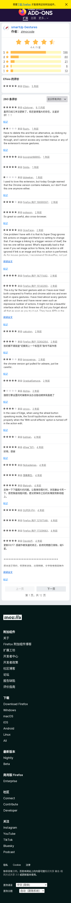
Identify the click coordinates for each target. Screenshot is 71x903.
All (5, 740)
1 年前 (35, 128)
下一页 (51, 588)
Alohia (26, 391)
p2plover (28, 107)
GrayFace (28, 230)
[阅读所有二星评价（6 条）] (36, 66)
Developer (10, 810)
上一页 (20, 588)
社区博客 (9, 668)
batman (27, 437)
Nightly (8, 758)
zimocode (27, 31)
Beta (6, 764)
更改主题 (8, 890)
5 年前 (35, 86)
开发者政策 (10, 662)
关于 (6, 638)
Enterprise (10, 781)
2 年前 (54, 202)
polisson (27, 212)
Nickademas (29, 465)
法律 (28, 864)
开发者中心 (10, 656)
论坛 (6, 674)
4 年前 (37, 437)
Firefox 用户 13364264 (35, 341)
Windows (9, 710)
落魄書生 (27, 475)
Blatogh (27, 485)
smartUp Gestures (24, 27)
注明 (15, 871)
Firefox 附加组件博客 (17, 644)
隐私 (5, 864)
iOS (5, 722)
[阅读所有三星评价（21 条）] (36, 61)
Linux (7, 734)
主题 (33, 18)
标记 (5, 121)
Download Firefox (15, 704)
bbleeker (28, 177)
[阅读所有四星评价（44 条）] (36, 57)
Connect (9, 798)
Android (8, 728)
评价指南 (9, 687)
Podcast (9, 852)
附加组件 (9, 632)
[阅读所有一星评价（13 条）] (36, 70)
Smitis (26, 167)
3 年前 (36, 391)
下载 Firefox (24, 4)
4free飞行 (28, 447)
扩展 (25, 18)
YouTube (9, 833)
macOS (8, 716)
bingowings (29, 359)
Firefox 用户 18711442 (35, 275)
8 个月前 (40, 107)
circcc (26, 408)
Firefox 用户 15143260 (35, 286)
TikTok (8, 839)
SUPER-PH (29, 510)
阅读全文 (8, 261)
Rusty (26, 128)
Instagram (10, 827)
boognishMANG (31, 157)
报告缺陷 (9, 680)
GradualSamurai (31, 380)
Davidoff (27, 540)
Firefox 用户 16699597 (35, 202)
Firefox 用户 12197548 (35, 520)
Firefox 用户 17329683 (35, 530)
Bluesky (8, 846)
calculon (27, 331)
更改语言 (8, 885)
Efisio (26, 86)
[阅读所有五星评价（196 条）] (36, 52)
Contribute (10, 804)
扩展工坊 (9, 650)
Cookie (17, 864)
